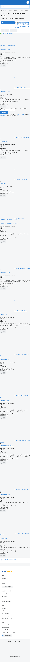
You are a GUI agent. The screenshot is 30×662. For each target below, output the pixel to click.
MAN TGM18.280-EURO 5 (7, 446)
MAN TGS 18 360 (5, 92)
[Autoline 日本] (9, 2)
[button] (28, 2)
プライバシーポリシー (19, 114)
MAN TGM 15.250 (5, 495)
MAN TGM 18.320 (5, 538)
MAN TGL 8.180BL (5, 401)
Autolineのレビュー (6, 616)
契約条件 (4, 608)
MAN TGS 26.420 (5, 49)
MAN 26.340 (3, 314)
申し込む (4, 112)
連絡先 (3, 583)
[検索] (27, 6)
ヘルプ (3, 581)
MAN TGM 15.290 (5, 359)
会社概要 (4, 578)
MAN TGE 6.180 (4, 141)
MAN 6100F (3, 183)
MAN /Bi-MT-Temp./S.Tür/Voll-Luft (9, 223)
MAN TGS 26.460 (5, 272)
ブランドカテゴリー (7, 618)
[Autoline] (2, 10)
